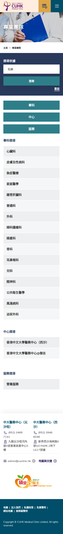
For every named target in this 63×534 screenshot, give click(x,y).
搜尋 (31, 81)
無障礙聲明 (22, 510)
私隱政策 (28, 507)
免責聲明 (41, 507)
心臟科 (11, 151)
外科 (10, 216)
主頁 (5, 47)
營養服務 (13, 384)
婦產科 (11, 238)
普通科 (11, 206)
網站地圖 (8, 510)
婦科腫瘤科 (14, 227)
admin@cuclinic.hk (19, 461)
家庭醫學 (13, 184)
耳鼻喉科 (13, 260)
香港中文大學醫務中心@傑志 (26, 353)
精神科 (11, 282)
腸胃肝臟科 (14, 195)
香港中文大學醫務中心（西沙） (28, 342)
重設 (57, 88)
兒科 (10, 271)
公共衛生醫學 (16, 292)
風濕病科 (13, 303)
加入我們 (16, 507)
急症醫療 (13, 173)
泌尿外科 (13, 314)
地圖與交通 (45, 461)
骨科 (10, 249)
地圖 (5, 507)
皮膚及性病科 (16, 162)
